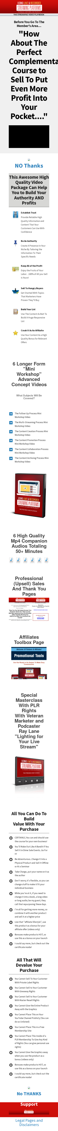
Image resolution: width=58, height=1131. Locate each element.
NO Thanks (29, 165)
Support (29, 1104)
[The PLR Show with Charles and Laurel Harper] (29, 8)
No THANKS (29, 1094)
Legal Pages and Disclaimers (29, 1122)
